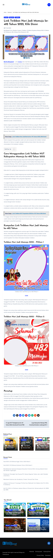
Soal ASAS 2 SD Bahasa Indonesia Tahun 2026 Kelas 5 (17, 465)
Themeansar (5, 554)
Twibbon (17, 17)
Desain (6, 17)
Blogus (21, 552)
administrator (42, 445)
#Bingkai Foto (8, 30)
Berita (7, 525)
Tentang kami (38, 551)
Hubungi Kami (47, 551)
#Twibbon (24, 30)
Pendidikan (9, 510)
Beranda (31, 551)
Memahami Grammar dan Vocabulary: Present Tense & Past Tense (20, 479)
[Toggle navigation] (3, 5)
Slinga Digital (10, 445)
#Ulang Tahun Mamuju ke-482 (21, 32)
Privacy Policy (40, 555)
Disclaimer (48, 555)
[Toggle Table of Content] (13, 149)
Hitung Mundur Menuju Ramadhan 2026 (26, 444)
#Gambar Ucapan (17, 30)
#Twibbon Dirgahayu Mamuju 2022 (35, 30)
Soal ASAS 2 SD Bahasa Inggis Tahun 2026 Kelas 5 (16, 461)
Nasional (11, 17)
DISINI (26, 295)
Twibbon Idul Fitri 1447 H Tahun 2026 (10, 444)
